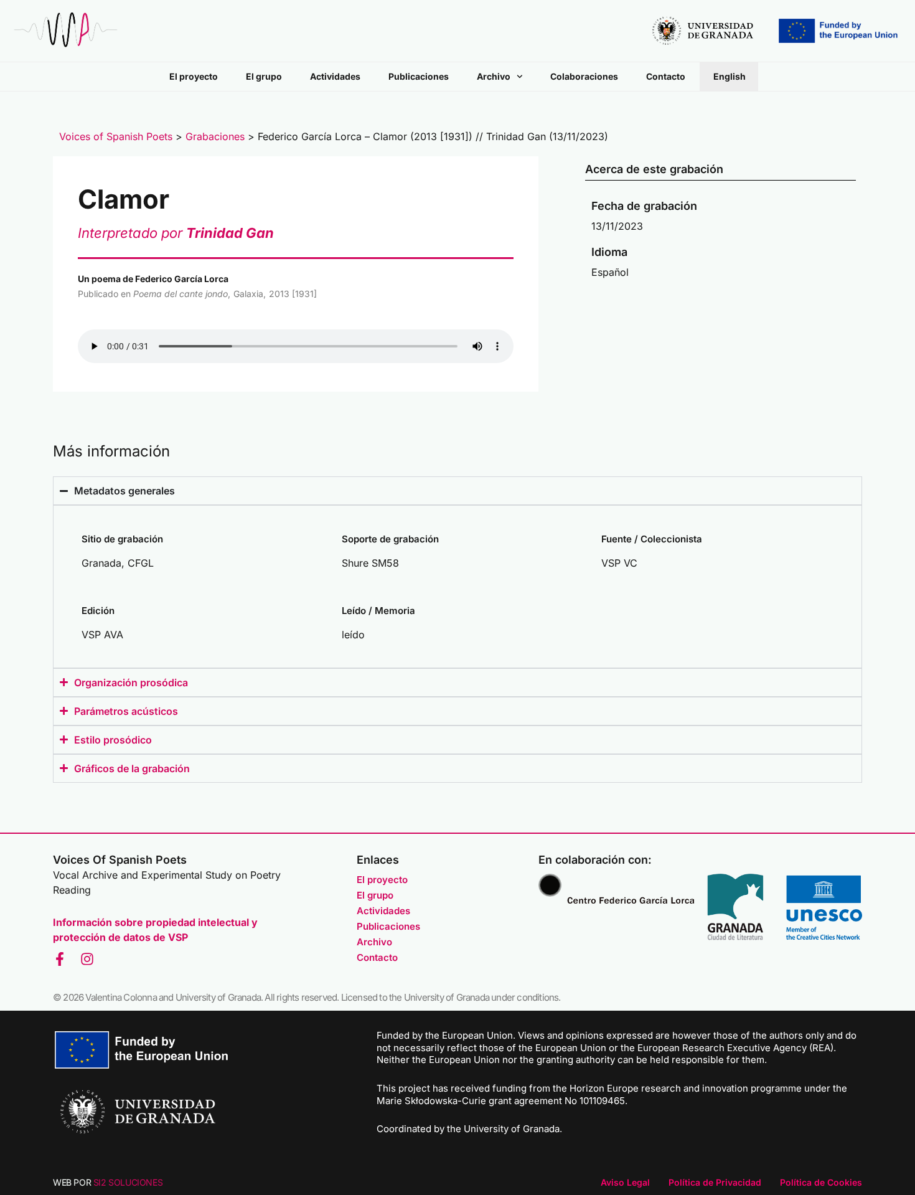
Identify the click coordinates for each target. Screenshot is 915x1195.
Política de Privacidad (715, 1182)
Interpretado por (176, 233)
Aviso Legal (625, 1182)
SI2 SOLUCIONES (127, 1182)
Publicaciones (418, 76)
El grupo (264, 76)
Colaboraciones (584, 76)
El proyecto (193, 76)
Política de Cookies (821, 1182)
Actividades (335, 76)
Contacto (665, 76)
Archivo (493, 76)
